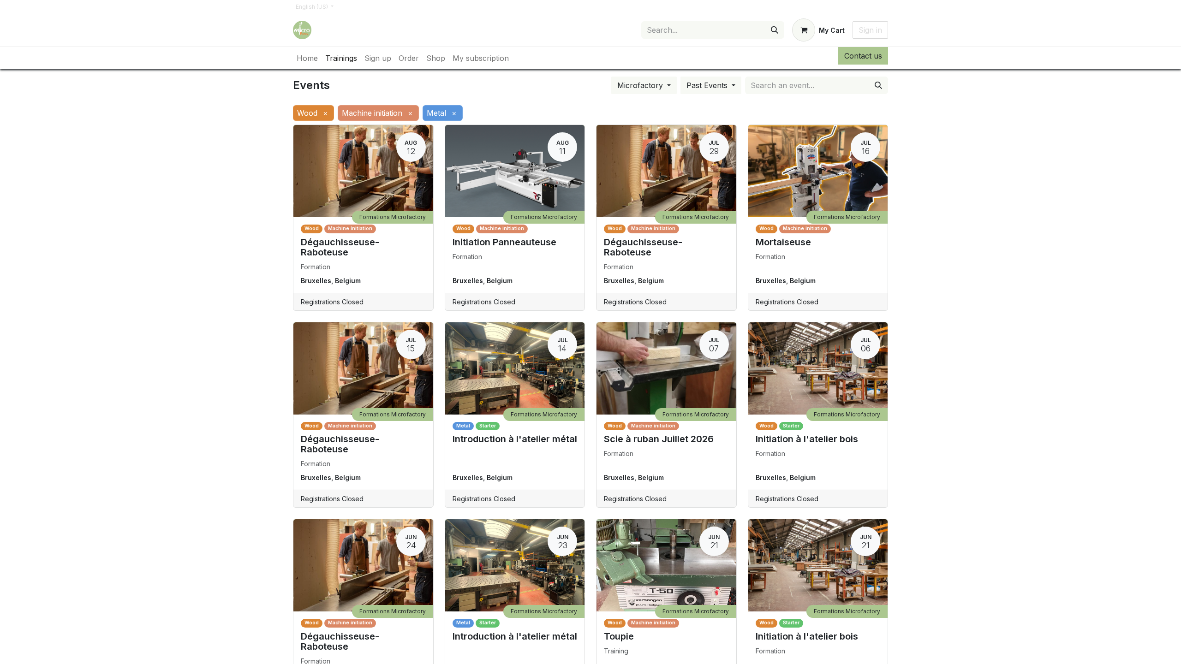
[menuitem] (307, 58)
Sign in (870, 30)
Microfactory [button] (641, 85)
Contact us (863, 55)
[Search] (774, 30)
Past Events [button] (708, 85)
